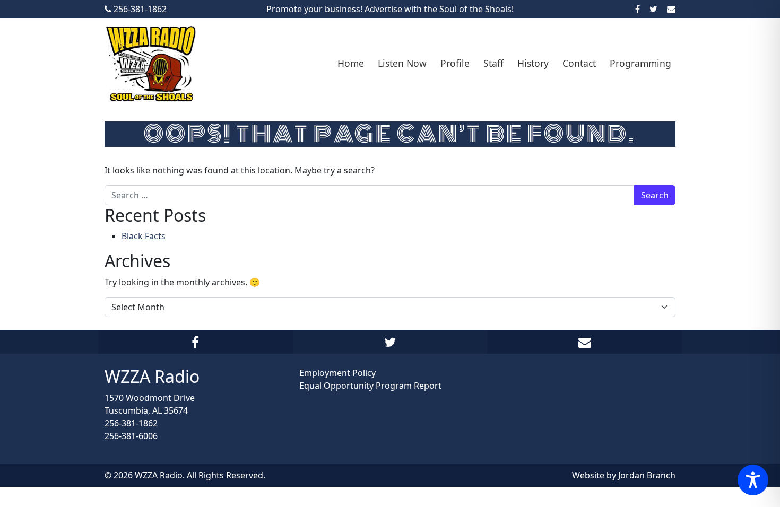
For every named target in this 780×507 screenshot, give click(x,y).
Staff (493, 63)
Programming (640, 63)
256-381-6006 (131, 436)
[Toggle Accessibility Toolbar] (752, 480)
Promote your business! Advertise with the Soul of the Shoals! (390, 9)
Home (350, 63)
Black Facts (144, 236)
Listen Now (402, 63)
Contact (579, 63)
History (533, 63)
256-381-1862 (131, 423)
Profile (455, 63)
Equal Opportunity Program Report (370, 385)
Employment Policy (337, 373)
